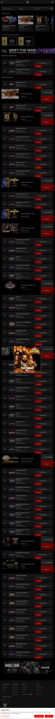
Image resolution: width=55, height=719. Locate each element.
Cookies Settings (5, 716)
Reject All (49, 716)
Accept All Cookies (39, 716)
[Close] (52, 709)
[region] (27, 713)
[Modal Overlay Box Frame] (27, 359)
